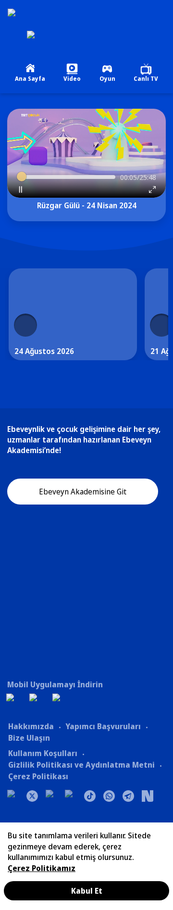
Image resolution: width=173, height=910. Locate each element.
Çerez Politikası (38, 776)
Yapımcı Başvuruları (103, 726)
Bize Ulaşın (29, 738)
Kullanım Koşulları (42, 753)
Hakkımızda (31, 726)
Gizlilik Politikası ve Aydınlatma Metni (81, 764)
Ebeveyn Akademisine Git (82, 491)
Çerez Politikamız (41, 868)
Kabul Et (86, 890)
